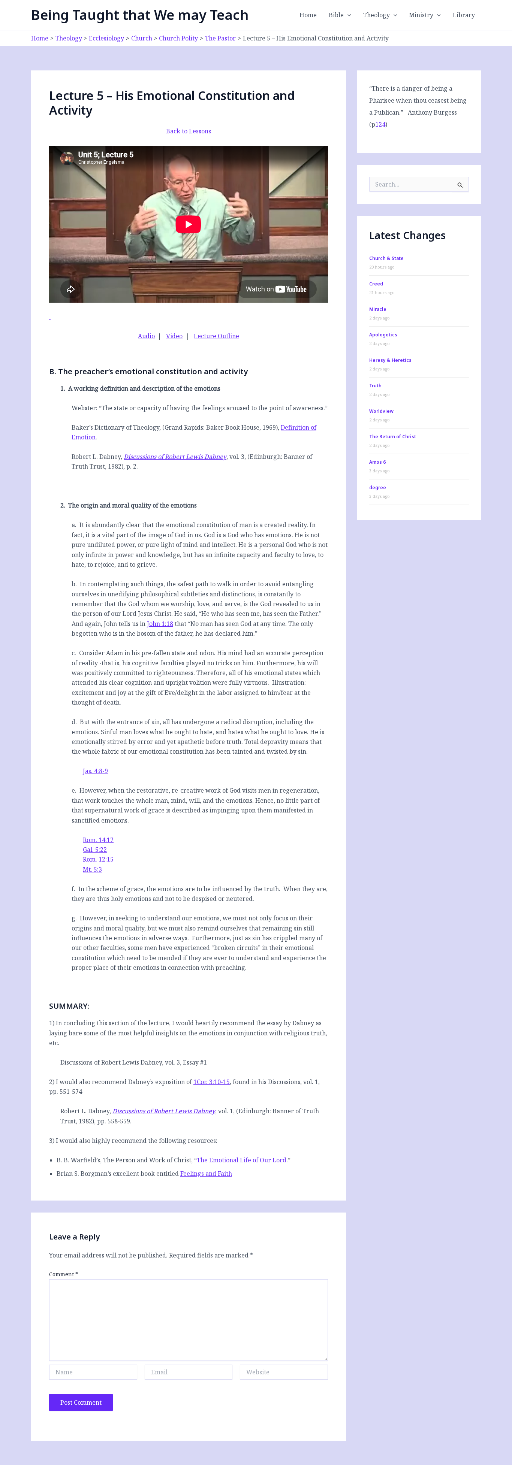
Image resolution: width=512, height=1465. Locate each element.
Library (464, 15)
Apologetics (383, 335)
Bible (336, 15)
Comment (63, 1274)
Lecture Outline (216, 336)
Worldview (381, 411)
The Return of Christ (392, 436)
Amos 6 (377, 462)
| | (188, 336)
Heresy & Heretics (390, 360)
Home (308, 15)
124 (380, 124)
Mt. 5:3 (92, 869)
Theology (376, 15)
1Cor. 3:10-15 (211, 1082)
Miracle (377, 309)
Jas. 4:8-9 (95, 771)
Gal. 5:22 (95, 849)
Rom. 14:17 (98, 840)
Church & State (386, 258)
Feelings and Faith (206, 1173)
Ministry (421, 15)
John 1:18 (160, 624)
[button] (347, 15)
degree (377, 487)
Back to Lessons (188, 131)
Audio (146, 336)
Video (174, 336)
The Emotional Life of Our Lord (241, 1160)
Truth (375, 385)
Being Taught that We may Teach (140, 15)
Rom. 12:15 (98, 859)
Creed (376, 284)
